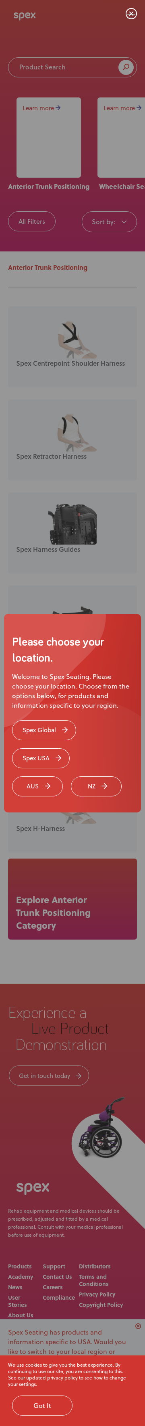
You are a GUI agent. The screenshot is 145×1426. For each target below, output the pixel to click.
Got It (42, 1405)
